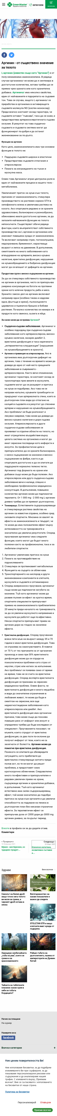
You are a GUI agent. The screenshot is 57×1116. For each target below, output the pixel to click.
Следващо (49, 842)
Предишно (8, 842)
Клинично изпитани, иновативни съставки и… (42, 850)
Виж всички (48, 869)
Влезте (5, 828)
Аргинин (34, 320)
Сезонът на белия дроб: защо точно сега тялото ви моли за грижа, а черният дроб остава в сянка (13, 899)
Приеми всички (42, 1110)
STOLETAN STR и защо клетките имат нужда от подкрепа (42, 926)
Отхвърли (45, 1102)
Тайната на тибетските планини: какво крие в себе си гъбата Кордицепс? (13, 989)
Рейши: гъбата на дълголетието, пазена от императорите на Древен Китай (42, 957)
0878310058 (38, 5)
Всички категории (12, 1047)
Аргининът (18, 92)
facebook (8, 1037)
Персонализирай (27, 1102)
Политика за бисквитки (17, 1091)
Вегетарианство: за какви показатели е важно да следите (40, 897)
